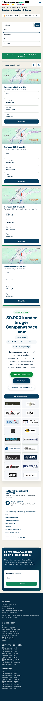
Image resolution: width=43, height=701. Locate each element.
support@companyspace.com (12, 610)
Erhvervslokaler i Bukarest (10, 659)
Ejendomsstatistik (8, 639)
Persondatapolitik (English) (11, 633)
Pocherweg (9, 523)
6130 (7, 514)
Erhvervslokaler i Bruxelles (11, 685)
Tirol (19, 7)
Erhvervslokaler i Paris (9, 650)
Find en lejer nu (22, 381)
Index (4, 641)
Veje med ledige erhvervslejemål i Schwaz (20, 512)
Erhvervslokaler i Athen (9, 664)
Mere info (21, 121)
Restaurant (12, 7)
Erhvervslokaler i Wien (9, 657)
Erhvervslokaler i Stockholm (11, 675)
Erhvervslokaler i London (10, 648)
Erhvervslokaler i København (11, 681)
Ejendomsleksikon (8, 637)
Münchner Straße (12, 517)
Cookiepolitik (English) (9, 635)
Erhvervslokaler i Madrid (10, 653)
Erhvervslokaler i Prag (9, 673)
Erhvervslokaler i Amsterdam (11, 686)
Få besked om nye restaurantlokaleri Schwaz (21, 56)
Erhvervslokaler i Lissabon (10, 672)
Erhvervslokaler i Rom (9, 655)
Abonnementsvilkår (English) (11, 629)
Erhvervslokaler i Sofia (9, 677)
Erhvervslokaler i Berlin (9, 652)
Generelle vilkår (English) (10, 631)
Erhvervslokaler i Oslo (9, 688)
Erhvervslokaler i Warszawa (11, 661)
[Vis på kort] (34, 65)
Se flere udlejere (21, 396)
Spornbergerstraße (12, 520)
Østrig (4, 7)
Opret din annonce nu (21, 374)
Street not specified (12, 529)
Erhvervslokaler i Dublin (10, 683)
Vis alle (22, 537)
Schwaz (26, 7)
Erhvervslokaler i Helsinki (10, 679)
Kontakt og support (8, 628)
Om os (4, 626)
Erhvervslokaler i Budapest (11, 663)
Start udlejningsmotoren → (21, 387)
